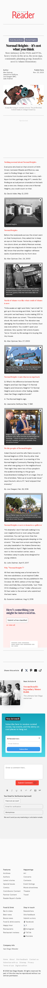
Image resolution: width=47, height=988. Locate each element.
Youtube (29, 936)
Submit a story (30, 918)
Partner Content (10, 895)
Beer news (7, 915)
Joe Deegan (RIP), (9, 77)
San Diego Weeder (10, 949)
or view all (10, 625)
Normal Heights (10, 230)
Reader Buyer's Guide (12, 898)
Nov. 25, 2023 (38, 72)
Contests (27, 880)
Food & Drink (8, 907)
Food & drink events (11, 922)
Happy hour (8, 925)
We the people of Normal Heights (18, 448)
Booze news (8, 918)
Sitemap (22, 962)
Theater (27, 891)
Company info (9, 945)
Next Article (29, 681)
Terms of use (8, 965)
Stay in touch (29, 907)
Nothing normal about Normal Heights (20, 162)
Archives (6, 873)
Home (5, 959)
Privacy (31, 962)
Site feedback (29, 915)
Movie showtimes (31, 887)
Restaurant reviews (11, 932)
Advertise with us (10, 962)
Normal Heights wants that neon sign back (22, 377)
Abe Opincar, (8, 72)
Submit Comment (25, 783)
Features (6, 870)
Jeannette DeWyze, (10, 74)
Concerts (27, 877)
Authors (6, 877)
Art (25, 873)
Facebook (29, 922)
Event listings (29, 884)
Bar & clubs (8, 911)
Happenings (28, 870)
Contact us (34, 959)
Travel (26, 895)
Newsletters (29, 911)
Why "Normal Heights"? (14, 567)
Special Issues (9, 884)
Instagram (29, 929)
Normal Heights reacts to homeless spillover (23, 525)
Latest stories (9, 880)
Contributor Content (12, 891)
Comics (6, 887)
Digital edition (21, 965)
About (12, 959)
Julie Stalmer (8, 79)
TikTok (28, 932)
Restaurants (8, 929)
